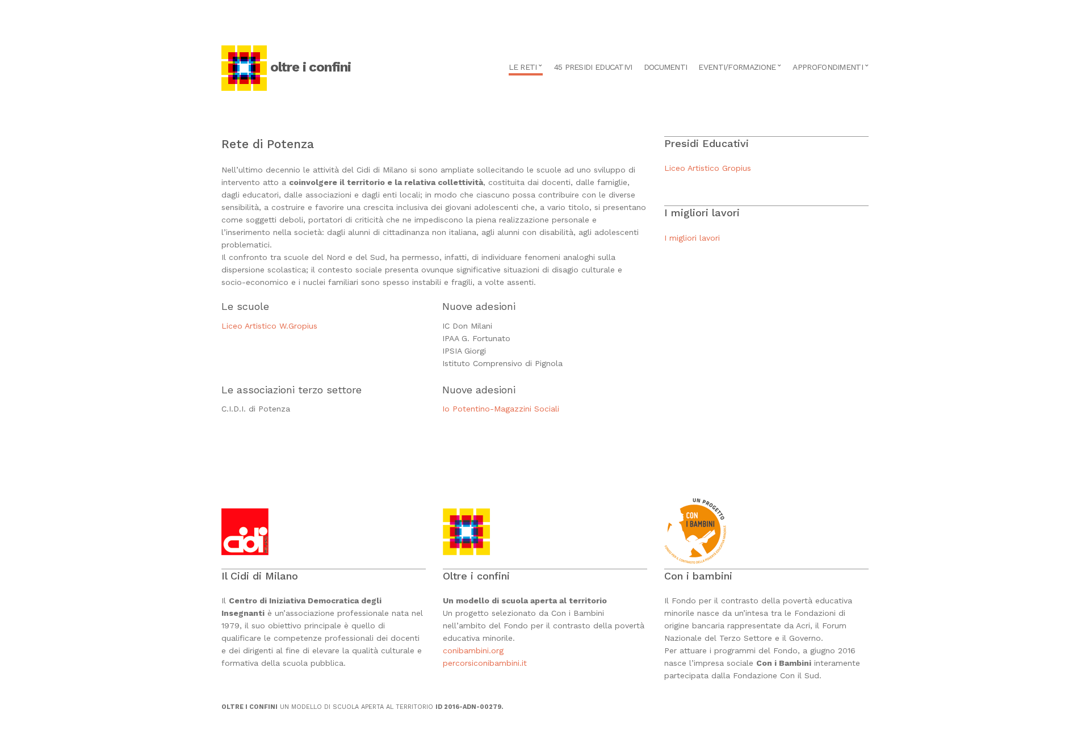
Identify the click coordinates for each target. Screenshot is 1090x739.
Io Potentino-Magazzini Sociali (500, 408)
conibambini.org (474, 650)
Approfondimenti (828, 67)
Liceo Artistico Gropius (707, 168)
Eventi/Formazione (736, 67)
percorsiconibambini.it (485, 662)
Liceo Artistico (250, 325)
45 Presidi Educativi (593, 67)
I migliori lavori (692, 237)
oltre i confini (310, 67)
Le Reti (523, 67)
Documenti (665, 67)
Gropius (302, 325)
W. (283, 325)
